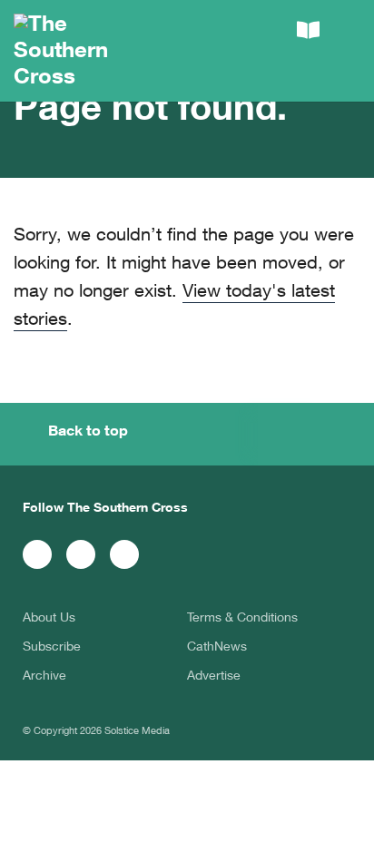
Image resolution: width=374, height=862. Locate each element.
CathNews (217, 648)
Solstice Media (137, 732)
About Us (49, 618)
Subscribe (52, 648)
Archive (44, 677)
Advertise (214, 677)
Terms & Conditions (242, 618)
